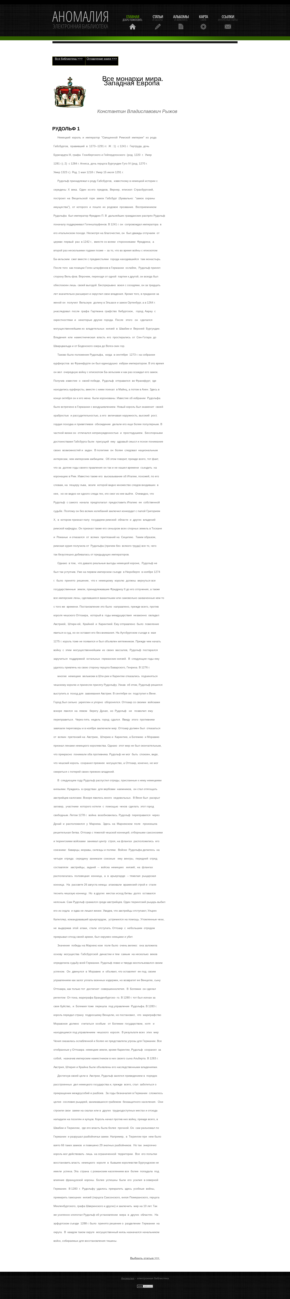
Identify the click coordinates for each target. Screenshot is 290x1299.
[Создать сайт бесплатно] (145, 1287)
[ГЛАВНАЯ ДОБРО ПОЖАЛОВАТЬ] (132, 22)
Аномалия (127, 1278)
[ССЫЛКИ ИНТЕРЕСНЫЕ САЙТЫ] (228, 22)
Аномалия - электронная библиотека (80, 20)
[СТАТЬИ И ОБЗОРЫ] (157, 22)
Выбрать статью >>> (145, 1258)
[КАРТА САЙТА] (203, 22)
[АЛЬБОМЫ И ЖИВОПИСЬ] (181, 22)
